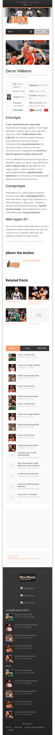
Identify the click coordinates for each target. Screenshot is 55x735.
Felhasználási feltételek (34, 727)
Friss (27, 348)
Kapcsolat (18, 727)
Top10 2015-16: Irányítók (27, 494)
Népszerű (41, 348)
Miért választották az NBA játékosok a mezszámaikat (28, 464)
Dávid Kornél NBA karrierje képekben (28, 485)
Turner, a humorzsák (26, 354)
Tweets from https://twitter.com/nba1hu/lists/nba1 (24, 557)
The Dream (30, 368)
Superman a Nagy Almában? (29, 365)
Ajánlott (13, 348)
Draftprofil (42, 75)
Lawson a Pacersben (26, 386)
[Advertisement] (28, 527)
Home (24, 2)
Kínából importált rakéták (28, 396)
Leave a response (20, 77)
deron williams (38, 241)
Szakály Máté (19, 75)
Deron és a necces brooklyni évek (36, 302)
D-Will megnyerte (13, 301)
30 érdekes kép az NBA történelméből (27, 454)
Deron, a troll (12, 323)
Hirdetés (10, 730)
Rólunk (8, 727)
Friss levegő (34, 323)
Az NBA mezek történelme (28, 473)
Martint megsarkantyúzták (28, 375)
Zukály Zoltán (31, 357)
